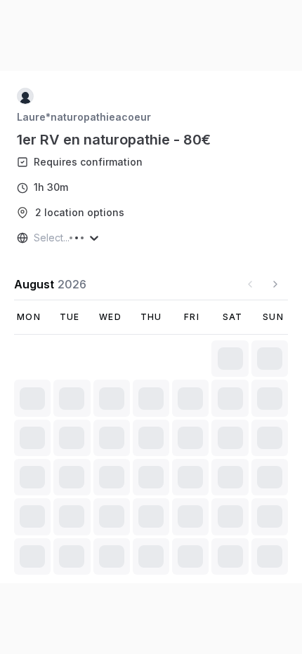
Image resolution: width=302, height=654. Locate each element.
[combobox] (35, 237)
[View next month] (275, 284)
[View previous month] (250, 284)
